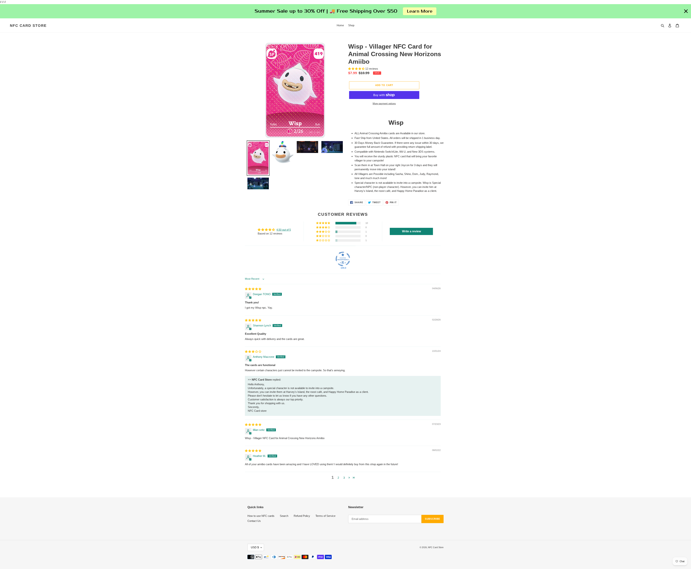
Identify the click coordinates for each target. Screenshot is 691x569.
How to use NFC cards (260, 515)
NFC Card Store (28, 26)
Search (284, 515)
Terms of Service (325, 515)
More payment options (384, 103)
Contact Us (254, 520)
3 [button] (344, 477)
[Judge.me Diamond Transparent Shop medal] (343, 259)
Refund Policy (302, 515)
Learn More (419, 11)
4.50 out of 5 (283, 229)
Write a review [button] (411, 231)
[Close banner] (686, 11)
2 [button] (338, 477)
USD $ (255, 547)
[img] (253, 288)
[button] (356, 68)
